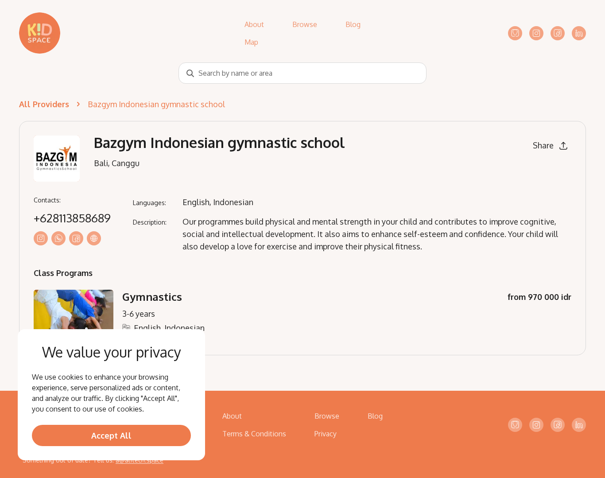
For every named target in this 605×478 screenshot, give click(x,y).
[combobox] (302, 73)
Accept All (111, 435)
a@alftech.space (139, 460)
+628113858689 (72, 218)
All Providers (44, 104)
